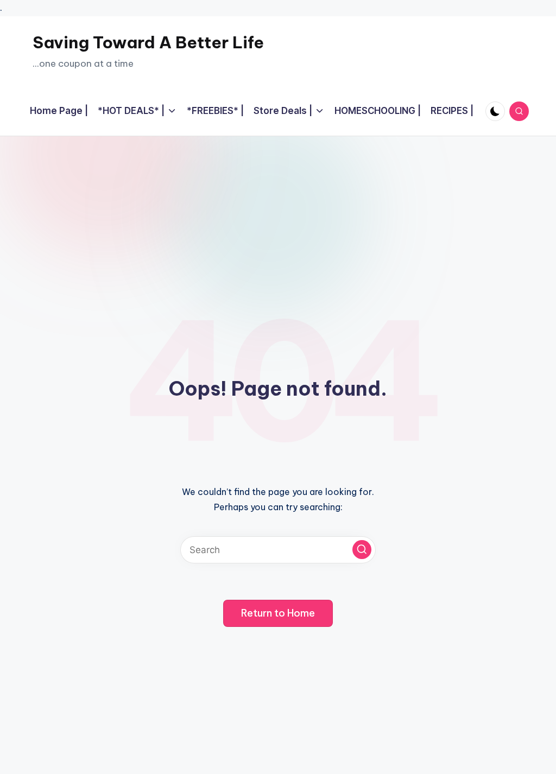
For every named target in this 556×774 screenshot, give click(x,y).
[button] (361, 549)
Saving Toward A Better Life (148, 42)
